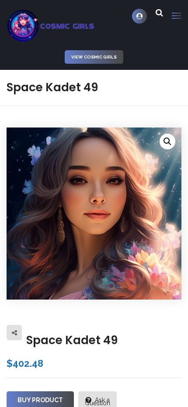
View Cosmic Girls (94, 57)
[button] (167, 141)
